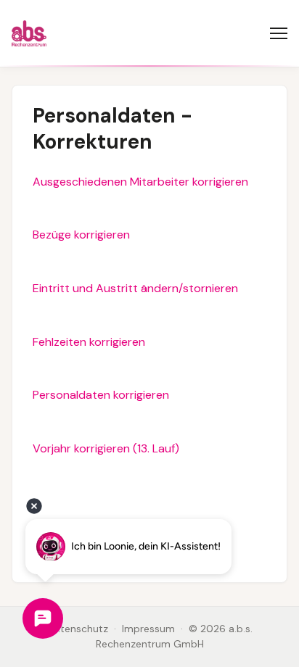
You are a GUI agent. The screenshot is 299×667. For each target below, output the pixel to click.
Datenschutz (77, 628)
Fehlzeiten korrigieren (89, 341)
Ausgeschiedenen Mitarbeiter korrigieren (140, 181)
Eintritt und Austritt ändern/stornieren (135, 288)
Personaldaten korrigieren (101, 394)
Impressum (148, 628)
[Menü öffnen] (278, 33)
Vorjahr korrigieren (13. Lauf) (106, 448)
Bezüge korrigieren (81, 234)
